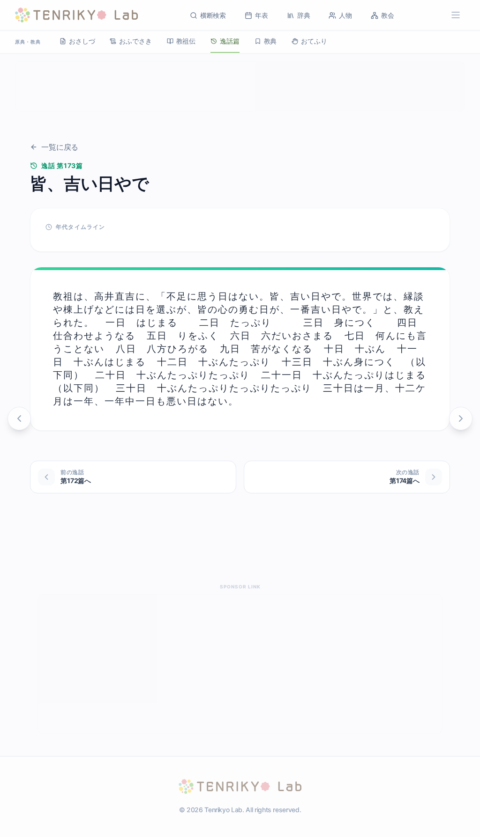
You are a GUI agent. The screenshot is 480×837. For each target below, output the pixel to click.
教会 (387, 15)
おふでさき (135, 41)
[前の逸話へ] (19, 418)
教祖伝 (186, 41)
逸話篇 (230, 41)
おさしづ (82, 41)
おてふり (314, 41)
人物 (345, 15)
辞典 (303, 15)
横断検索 (213, 15)
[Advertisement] (240, 86)
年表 (261, 15)
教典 (270, 41)
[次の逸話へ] (460, 418)
